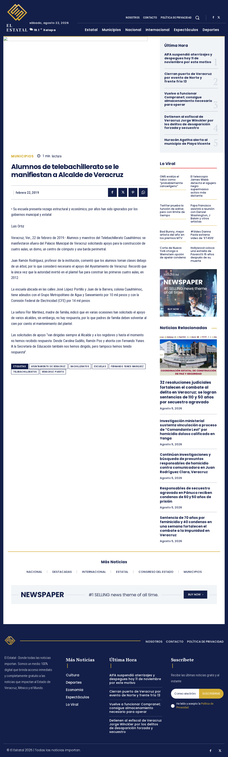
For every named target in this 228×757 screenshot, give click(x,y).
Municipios (22, 156)
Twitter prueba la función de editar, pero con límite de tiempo (172, 210)
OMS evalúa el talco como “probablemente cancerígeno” (171, 181)
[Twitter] (218, 17)
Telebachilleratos (25, 371)
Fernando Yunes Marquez (127, 366)
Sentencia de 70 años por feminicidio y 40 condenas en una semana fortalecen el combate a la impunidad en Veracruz (186, 526)
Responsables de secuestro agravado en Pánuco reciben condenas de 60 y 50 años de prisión (186, 495)
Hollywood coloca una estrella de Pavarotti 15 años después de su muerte (202, 254)
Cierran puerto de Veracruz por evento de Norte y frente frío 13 (188, 78)
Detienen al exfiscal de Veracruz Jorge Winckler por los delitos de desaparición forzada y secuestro (189, 122)
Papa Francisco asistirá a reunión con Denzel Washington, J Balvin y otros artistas (202, 213)
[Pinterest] (132, 192)
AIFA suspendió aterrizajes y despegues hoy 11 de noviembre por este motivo (188, 58)
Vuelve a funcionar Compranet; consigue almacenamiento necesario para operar (188, 99)
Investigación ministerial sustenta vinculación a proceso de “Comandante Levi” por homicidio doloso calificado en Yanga (188, 430)
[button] (197, 17)
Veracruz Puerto (53, 371)
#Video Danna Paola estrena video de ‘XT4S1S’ (202, 235)
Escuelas (100, 366)
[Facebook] (213, 17)
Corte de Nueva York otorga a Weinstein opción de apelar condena (173, 252)
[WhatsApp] (143, 192)
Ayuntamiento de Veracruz (48, 366)
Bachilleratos (80, 366)
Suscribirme (211, 693)
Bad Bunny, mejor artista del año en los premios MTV (172, 235)
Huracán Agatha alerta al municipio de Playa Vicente (187, 142)
